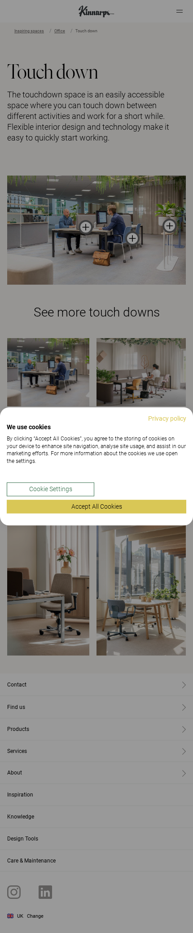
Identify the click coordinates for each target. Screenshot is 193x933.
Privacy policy (167, 418)
